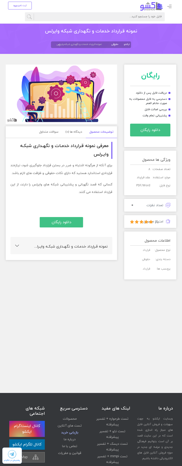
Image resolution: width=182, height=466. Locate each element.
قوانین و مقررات (69, 453)
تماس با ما (69, 446)
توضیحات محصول (101, 132)
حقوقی (114, 44)
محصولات (70, 419)
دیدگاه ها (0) (73, 132)
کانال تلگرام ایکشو (27, 444)
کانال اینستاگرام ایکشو (27, 428)
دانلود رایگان (150, 130)
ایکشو (127, 44)
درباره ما (70, 439)
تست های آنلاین (70, 425)
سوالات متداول (48, 132)
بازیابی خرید (69, 432)
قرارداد (146, 269)
